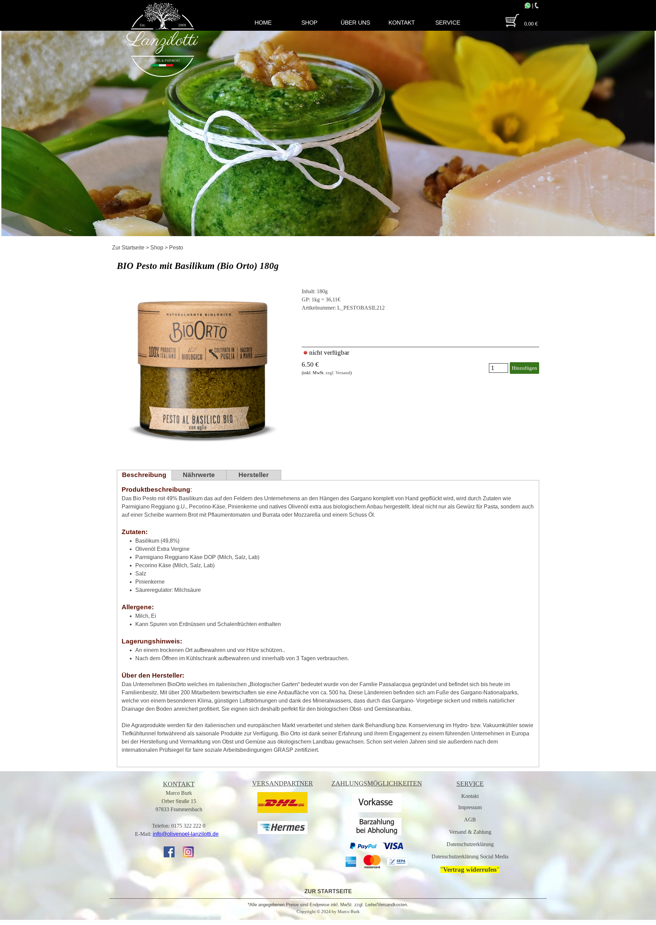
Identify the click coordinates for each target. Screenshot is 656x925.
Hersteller (253, 474)
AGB (470, 819)
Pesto (176, 247)
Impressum (470, 807)
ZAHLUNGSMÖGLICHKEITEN (376, 783)
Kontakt (470, 796)
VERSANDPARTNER (282, 783)
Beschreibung (144, 474)
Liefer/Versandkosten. (386, 904)
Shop (156, 247)
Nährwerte (199, 474)
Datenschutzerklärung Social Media (470, 856)
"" (470, 869)
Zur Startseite (128, 247)
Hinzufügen (524, 368)
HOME (263, 22)
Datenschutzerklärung (470, 844)
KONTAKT (179, 784)
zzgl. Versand (338, 372)
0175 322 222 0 (188, 826)
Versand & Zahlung (470, 832)
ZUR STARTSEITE (328, 891)
